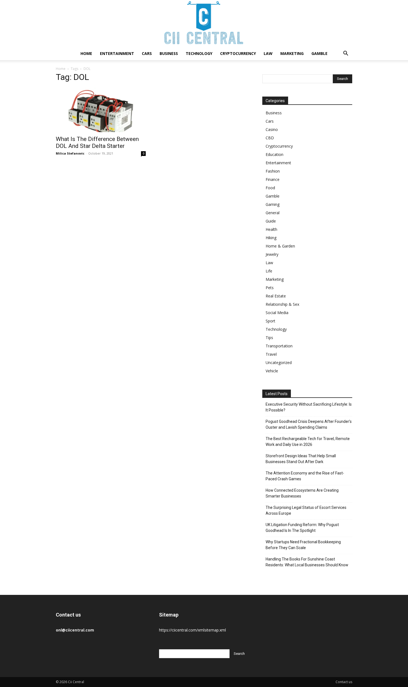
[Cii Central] (204, 23)
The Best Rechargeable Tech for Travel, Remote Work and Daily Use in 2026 (308, 441)
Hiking (271, 237)
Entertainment (117, 53)
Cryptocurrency (238, 53)
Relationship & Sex (282, 304)
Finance (272, 179)
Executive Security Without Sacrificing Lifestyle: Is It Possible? (309, 407)
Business (169, 53)
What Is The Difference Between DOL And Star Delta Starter (97, 142)
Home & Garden (280, 246)
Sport (270, 321)
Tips (269, 337)
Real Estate (276, 296)
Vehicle (272, 370)
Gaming (272, 204)
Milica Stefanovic (70, 153)
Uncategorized (279, 362)
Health (271, 229)
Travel (271, 354)
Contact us (344, 682)
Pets (270, 287)
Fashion (273, 171)
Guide (271, 221)
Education (274, 154)
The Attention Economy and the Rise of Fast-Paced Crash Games (305, 476)
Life (269, 271)
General (272, 212)
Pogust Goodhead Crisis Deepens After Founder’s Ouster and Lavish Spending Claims (309, 424)
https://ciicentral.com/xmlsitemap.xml (192, 630)
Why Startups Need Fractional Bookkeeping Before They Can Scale (303, 545)
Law (268, 53)
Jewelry (272, 254)
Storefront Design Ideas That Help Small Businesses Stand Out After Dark (301, 459)
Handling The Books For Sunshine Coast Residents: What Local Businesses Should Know (307, 562)
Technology (199, 53)
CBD (270, 137)
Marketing (292, 53)
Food (270, 187)
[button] (345, 54)
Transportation (279, 345)
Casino (272, 129)
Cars (147, 53)
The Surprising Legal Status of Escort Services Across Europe (306, 510)
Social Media (277, 312)
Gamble (319, 53)
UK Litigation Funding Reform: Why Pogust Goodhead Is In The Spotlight (302, 527)
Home (86, 53)
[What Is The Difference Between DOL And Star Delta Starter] (101, 110)
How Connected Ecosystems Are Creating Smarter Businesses (302, 493)
